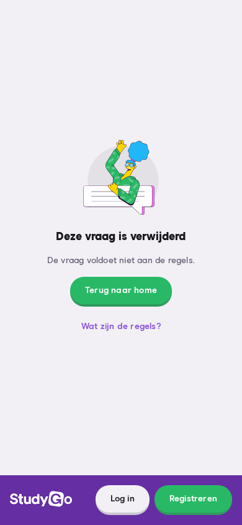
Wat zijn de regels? (121, 326)
